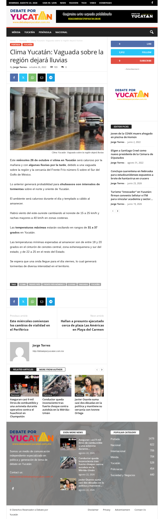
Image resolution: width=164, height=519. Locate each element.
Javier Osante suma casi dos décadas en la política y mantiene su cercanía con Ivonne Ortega (88, 406)
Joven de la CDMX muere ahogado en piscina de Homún (132, 135)
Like (149, 43)
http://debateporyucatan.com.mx (48, 351)
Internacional (118, 451)
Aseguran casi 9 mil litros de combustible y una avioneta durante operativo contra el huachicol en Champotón (24, 408)
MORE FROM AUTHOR (50, 369)
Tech (84, 2)
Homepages (105, 2)
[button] (151, 32)
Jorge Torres (20, 67)
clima (23, 284)
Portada (23, 40)
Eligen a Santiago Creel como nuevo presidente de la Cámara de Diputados (132, 154)
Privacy (106, 509)
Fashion (73, 2)
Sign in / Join (50, 2)
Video (93, 2)
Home (13, 40)
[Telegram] (51, 78)
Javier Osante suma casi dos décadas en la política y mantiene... (91, 482)
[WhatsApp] (32, 78)
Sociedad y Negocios (123, 475)
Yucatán (29, 32)
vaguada (83, 284)
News (63, 2)
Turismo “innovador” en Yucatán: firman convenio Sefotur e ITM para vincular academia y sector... (132, 195)
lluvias (71, 284)
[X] (23, 78)
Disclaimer (93, 509)
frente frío (34, 284)
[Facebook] (152, 3)
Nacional (61, 32)
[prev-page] (97, 370)
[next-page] (102, 370)
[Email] (42, 78)
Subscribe (145, 60)
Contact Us (140, 509)
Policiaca (47, 395)
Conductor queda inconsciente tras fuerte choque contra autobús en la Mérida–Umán (56, 406)
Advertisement (122, 509)
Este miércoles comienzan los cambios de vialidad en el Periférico (30, 325)
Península (45, 32)
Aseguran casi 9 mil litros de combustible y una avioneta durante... (90, 444)
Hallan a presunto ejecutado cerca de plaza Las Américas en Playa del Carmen (82, 325)
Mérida (16, 32)
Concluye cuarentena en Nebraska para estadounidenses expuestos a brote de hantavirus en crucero (132, 174)
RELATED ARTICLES (23, 369)
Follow (146, 52)
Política (79, 395)
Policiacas (117, 469)
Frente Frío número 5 (54, 284)
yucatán (95, 284)
